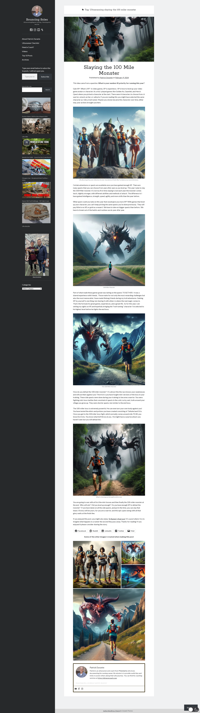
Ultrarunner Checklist (30, 43)
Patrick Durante (106, 77)
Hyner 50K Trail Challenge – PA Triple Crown (35, 201)
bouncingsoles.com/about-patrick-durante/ (91, 683)
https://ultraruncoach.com (107, 678)
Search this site (26, 86)
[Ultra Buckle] (36, 213)
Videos (25, 51)
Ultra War (25, 137)
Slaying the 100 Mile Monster (109, 39)
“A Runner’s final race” (116, 519)
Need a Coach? (28, 47)
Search (47, 90)
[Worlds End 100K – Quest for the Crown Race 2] (36, 146)
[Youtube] (76, 689)
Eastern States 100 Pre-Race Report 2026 (34, 116)
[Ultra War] (36, 126)
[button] (193, 709)
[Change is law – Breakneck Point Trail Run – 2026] (36, 167)
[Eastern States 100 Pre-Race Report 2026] (36, 105)
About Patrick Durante (31, 39)
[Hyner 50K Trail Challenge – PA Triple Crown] (36, 190)
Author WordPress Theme (111, 711)
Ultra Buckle (26, 226)
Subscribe (45, 77)
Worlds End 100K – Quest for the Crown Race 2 (36, 157)
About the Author (37, 277)
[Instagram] (82, 689)
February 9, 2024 (122, 77)
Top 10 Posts (27, 55)
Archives (25, 60)
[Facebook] (79, 689)
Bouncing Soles (37, 19)
